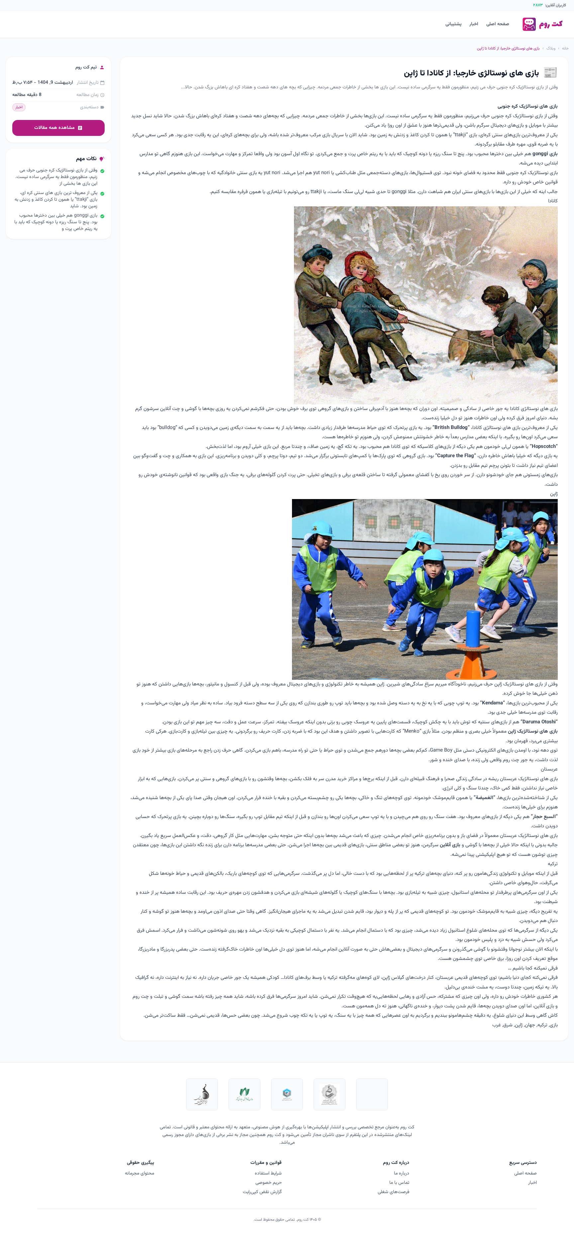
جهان (530, 1025)
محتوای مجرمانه (139, 1173)
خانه (565, 48)
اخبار (473, 24)
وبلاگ (550, 48)
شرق (508, 1025)
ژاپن (519, 1025)
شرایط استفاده (268, 1173)
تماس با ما (399, 1182)
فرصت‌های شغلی (393, 1192)
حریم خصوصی (268, 1182)
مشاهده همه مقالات (58, 128)
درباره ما (401, 1173)
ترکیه (542, 1025)
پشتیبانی (453, 24)
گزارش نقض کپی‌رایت (262, 1192)
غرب (496, 1025)
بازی (554, 1025)
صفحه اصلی (497, 24)
